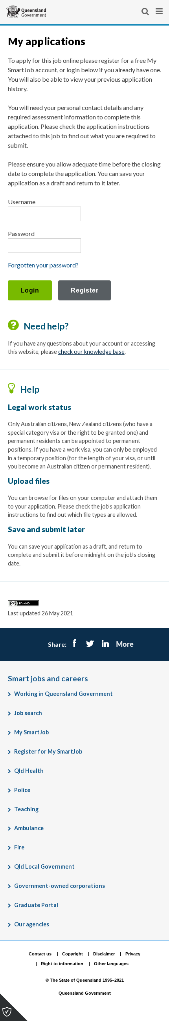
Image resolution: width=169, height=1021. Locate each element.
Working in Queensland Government (63, 693)
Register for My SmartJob (48, 751)
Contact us (40, 953)
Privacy (132, 953)
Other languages (111, 963)
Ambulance (29, 828)
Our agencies (31, 924)
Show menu (160, 11)
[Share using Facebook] (74, 644)
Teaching (26, 809)
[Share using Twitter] (90, 644)
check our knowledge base (91, 351)
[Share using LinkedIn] (105, 644)
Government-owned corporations (59, 885)
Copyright (72, 953)
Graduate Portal (36, 905)
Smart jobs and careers (48, 678)
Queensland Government (85, 993)
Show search (145, 11)
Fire (19, 847)
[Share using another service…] (125, 644)
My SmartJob (31, 732)
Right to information (62, 963)
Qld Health (29, 770)
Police (22, 790)
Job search (28, 713)
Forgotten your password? (43, 265)
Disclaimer (104, 953)
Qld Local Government (44, 866)
